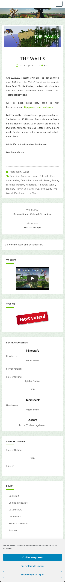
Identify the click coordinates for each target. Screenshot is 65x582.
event (55, 180)
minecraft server (46, 184)
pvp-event (20, 193)
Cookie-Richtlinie (18, 502)
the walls (32, 193)
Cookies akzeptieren (32, 557)
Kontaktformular (18, 523)
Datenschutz (16, 509)
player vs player (25, 188)
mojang (10, 188)
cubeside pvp (46, 176)
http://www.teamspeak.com (38, 107)
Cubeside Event (29, 176)
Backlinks (14, 495)
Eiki (46, 65)
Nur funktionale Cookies (32, 565)
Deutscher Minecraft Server (35, 180)
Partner (13, 530)
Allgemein (15, 171)
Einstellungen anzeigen (32, 574)
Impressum (15, 516)
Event (26, 171)
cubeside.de (12, 180)
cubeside (14, 176)
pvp (37, 188)
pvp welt (46, 188)
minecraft (31, 184)
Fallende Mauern (15, 184)
